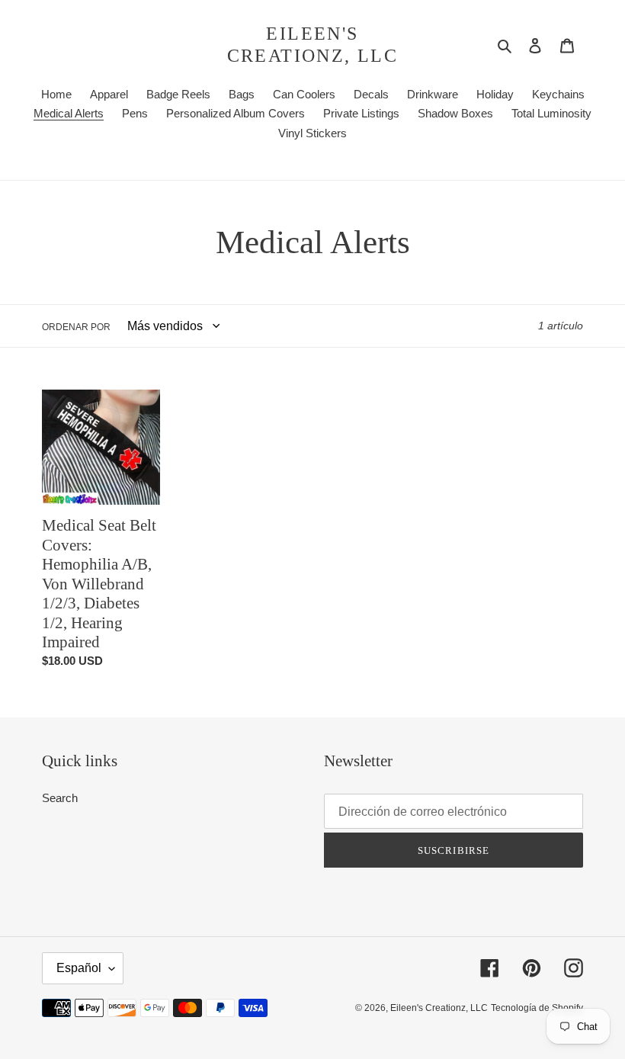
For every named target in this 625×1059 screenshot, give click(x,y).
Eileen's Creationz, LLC (313, 45)
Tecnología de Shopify (537, 1008)
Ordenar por (76, 327)
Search (60, 797)
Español (78, 967)
